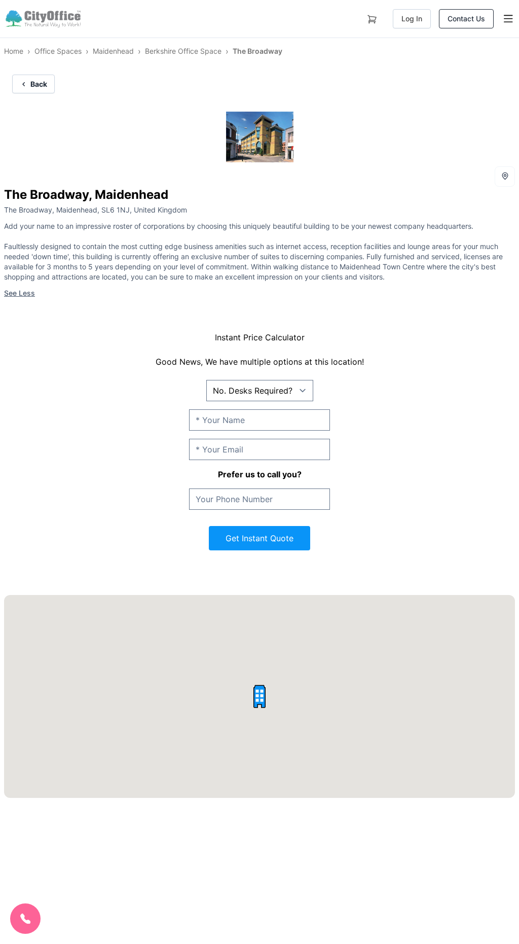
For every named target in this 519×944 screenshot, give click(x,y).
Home (13, 51)
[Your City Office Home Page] (42, 19)
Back (38, 84)
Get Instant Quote (259, 538)
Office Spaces (58, 51)
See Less (19, 293)
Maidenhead (113, 51)
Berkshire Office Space (183, 51)
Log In (411, 18)
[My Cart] (372, 17)
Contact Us (466, 18)
